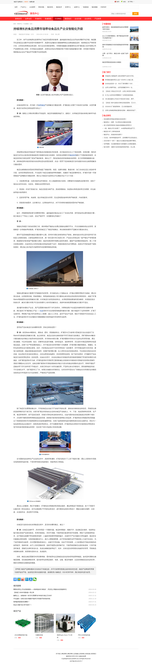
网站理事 (70, 653)
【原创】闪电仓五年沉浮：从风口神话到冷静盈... (121, 91)
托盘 (41, 311)
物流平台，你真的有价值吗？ (113, 134)
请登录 (26, 1)
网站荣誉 (64, 653)
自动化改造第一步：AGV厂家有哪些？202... (119, 83)
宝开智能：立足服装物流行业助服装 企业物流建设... (120, 144)
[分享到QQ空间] (19, 579)
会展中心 (77, 7)
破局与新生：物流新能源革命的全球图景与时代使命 (115, 28)
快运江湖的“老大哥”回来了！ (23, 605)
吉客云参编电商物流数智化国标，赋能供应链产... (121, 110)
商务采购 (41, 7)
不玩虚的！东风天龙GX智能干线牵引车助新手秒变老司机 (32, 598)
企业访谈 (78, 19)
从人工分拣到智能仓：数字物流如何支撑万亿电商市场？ (115, 37)
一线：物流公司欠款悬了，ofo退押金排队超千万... (120, 128)
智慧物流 (41, 105)
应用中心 (68, 7)
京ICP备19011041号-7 (76, 661)
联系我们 (93, 653)
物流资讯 (50, 7)
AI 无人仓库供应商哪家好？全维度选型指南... (119, 95)
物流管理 (73, 155)
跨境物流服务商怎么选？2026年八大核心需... (119, 80)
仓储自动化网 (82, 656)
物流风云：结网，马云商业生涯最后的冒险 (117, 122)
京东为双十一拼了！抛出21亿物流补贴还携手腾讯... (120, 141)
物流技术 (59, 7)
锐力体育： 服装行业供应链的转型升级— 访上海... (120, 147)
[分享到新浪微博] (23, 579)
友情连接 (87, 653)
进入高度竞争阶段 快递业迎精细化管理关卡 (118, 125)
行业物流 (58, 19)
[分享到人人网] (30, 579)
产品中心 (23, 7)
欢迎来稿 (81, 653)
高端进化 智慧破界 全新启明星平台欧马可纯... (120, 76)
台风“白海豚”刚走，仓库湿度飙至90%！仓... (119, 87)
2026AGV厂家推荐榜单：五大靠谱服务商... (119, 106)
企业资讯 (88, 19)
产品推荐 (98, 19)
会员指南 (76, 653)
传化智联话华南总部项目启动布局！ (115, 119)
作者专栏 (103, 7)
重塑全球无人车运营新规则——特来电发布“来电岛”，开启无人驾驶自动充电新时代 (40, 589)
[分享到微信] (34, 579)
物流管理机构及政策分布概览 (111, 62)
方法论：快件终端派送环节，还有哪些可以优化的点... (121, 137)
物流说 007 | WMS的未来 (112, 131)
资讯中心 (19, 23)
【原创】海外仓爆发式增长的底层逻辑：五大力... (121, 103)
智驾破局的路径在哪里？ (22, 602)
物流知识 (68, 19)
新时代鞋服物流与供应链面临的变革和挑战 (115, 46)
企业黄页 (32, 7)
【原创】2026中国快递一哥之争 (24, 592)
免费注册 (31, 1)
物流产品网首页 (18, 1)
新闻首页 (18, 19)
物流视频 (95, 7)
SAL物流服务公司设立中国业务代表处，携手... (120, 99)
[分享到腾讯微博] (27, 579)
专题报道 (86, 7)
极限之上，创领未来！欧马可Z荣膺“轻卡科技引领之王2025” (33, 595)
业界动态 (28, 19)
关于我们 (58, 653)
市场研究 (38, 19)
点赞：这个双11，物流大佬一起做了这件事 (115, 54)
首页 (16, 7)
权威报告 (48, 19)
